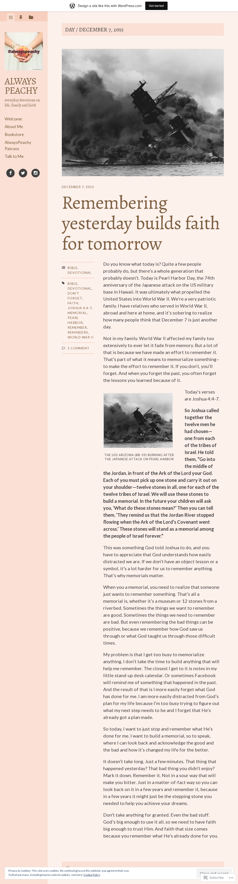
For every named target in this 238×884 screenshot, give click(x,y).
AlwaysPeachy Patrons (18, 145)
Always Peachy (21, 86)
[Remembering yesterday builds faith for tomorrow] (143, 113)
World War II (81, 337)
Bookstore (14, 134)
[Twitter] (23, 174)
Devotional (80, 273)
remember (77, 327)
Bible (73, 268)
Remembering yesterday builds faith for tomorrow (141, 223)
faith (73, 303)
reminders (78, 332)
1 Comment (78, 348)
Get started (156, 5)
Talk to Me (14, 156)
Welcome (13, 118)
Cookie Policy (91, 875)
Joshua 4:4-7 (80, 308)
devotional (80, 288)
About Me (14, 126)
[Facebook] (10, 174)
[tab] (11, 17)
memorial (77, 313)
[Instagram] (35, 174)
